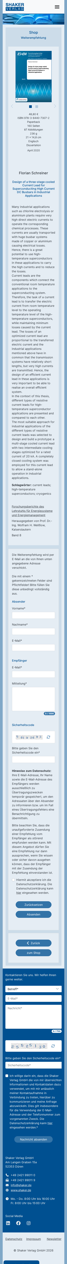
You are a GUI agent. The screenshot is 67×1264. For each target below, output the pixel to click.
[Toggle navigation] (57, 7)
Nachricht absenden (33, 1139)
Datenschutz (13, 1239)
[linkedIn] (8, 1223)
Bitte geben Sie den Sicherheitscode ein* (26, 750)
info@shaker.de (21, 1185)
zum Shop (33, 953)
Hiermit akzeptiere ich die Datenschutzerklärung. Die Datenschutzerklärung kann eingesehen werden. (34, 886)
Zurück (35, 943)
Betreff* (13, 989)
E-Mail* (17, 640)
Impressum (33, 1239)
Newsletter (54, 1239)
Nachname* (20, 624)
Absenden (33, 914)
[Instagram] (28, 1223)
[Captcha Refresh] (48, 737)
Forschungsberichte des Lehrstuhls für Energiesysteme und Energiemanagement (32, 511)
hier (18, 892)
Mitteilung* (19, 683)
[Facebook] (18, 1223)
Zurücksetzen (33, 904)
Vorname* (18, 608)
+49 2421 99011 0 (23, 1175)
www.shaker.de (21, 1190)
